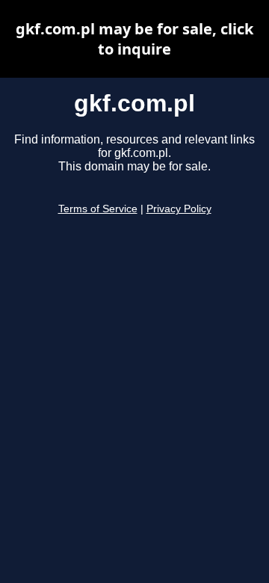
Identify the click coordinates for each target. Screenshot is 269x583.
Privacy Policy (178, 209)
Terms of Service (97, 209)
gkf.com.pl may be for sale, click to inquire (134, 39)
